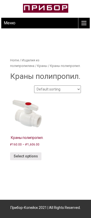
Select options (26, 156)
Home (14, 60)
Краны (42, 66)
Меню (9, 23)
